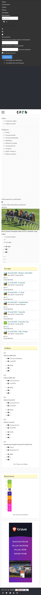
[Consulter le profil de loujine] (5, 322)
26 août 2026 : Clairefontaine (18, 302)
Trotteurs (8, 149)
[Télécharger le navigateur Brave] (22, 590)
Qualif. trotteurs (10, 151)
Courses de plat (10, 135)
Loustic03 (12, 361)
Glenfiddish (17, 199)
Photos (4, 10)
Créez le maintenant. (23, 40)
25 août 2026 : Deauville (16, 312)
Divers (7, 132)
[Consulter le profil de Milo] (5, 274)
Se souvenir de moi (9, 53)
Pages (4, 2)
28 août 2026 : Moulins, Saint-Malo (20, 273)
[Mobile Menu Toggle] (2, 112)
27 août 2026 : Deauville (16, 283)
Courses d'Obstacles (20, 304)
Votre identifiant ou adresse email (12, 46)
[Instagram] (17, 593)
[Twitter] (6, 593)
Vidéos (4, 7)
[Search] (2, 32)
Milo (6, 278)
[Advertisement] (20, 87)
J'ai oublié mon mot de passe (15, 63)
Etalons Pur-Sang (11, 143)
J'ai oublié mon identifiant (14, 60)
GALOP (12, 275)
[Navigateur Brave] (20, 552)
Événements (6, 4)
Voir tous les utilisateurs (20, 515)
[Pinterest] (10, 593)
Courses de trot (10, 146)
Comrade (8, 242)
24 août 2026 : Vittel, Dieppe (18, 331)
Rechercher (9, 25)
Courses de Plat (19, 275)
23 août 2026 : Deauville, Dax (18, 322)
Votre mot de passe (24, 49)
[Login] (2, 34)
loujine (7, 326)
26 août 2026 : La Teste (16, 292)
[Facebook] (3, 593)
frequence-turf (14, 450)
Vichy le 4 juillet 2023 (9, 378)
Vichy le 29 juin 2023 (9, 400)
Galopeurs (8, 140)
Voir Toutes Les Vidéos (20, 464)
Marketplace (6, 15)
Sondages (5, 13)
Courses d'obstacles (11, 138)
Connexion (7, 57)
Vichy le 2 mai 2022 (9, 422)
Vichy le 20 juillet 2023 (10, 355)
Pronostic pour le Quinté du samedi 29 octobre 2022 (18, 444)
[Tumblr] (13, 593)
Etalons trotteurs (10, 154)
